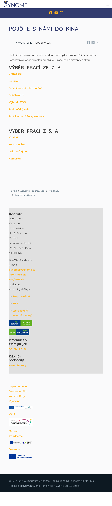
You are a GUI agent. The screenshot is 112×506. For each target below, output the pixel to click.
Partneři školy (17, 365)
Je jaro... (14, 81)
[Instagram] (61, 13)
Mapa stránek (21, 296)
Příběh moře (16, 95)
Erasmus (14, 449)
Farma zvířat (17, 144)
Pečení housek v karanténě (25, 88)
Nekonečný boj (18, 151)
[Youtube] (56, 13)
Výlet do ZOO (17, 102)
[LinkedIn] (93, 42)
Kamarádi (15, 158)
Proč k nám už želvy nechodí (26, 116)
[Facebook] (50, 13)
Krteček (13, 137)
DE (10, 349)
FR (20, 349)
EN (15, 349)
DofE (12, 413)
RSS (15, 303)
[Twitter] (97, 43)
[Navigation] (107, 4)
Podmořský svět (19, 109)
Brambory (15, 73)
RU (25, 349)
